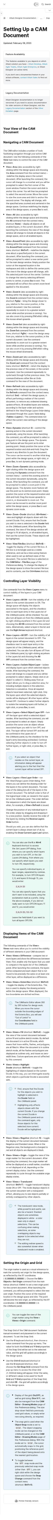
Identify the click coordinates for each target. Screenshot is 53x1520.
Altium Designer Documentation (22, 18)
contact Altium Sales (29, 77)
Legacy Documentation (15, 108)
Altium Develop (34, 64)
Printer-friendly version (28, 1501)
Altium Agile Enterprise (26, 67)
